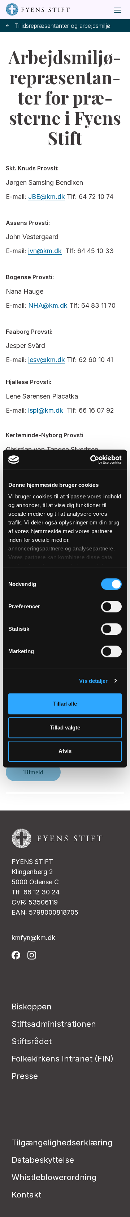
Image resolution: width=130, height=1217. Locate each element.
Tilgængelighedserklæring (62, 1142)
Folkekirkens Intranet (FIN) (62, 1058)
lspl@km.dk (45, 410)
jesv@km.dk (46, 359)
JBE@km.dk (46, 196)
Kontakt (26, 1194)
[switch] (111, 606)
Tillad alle (65, 704)
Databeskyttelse (43, 1160)
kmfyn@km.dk (33, 937)
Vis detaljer (93, 681)
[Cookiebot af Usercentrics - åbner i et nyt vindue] (92, 459)
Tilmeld (33, 772)
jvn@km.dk (45, 251)
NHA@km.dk (48, 305)
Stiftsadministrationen (54, 1024)
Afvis (65, 751)
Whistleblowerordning (54, 1177)
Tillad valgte (65, 727)
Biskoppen (32, 1006)
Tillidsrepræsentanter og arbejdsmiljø (62, 25)
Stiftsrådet (32, 1041)
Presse (25, 1076)
